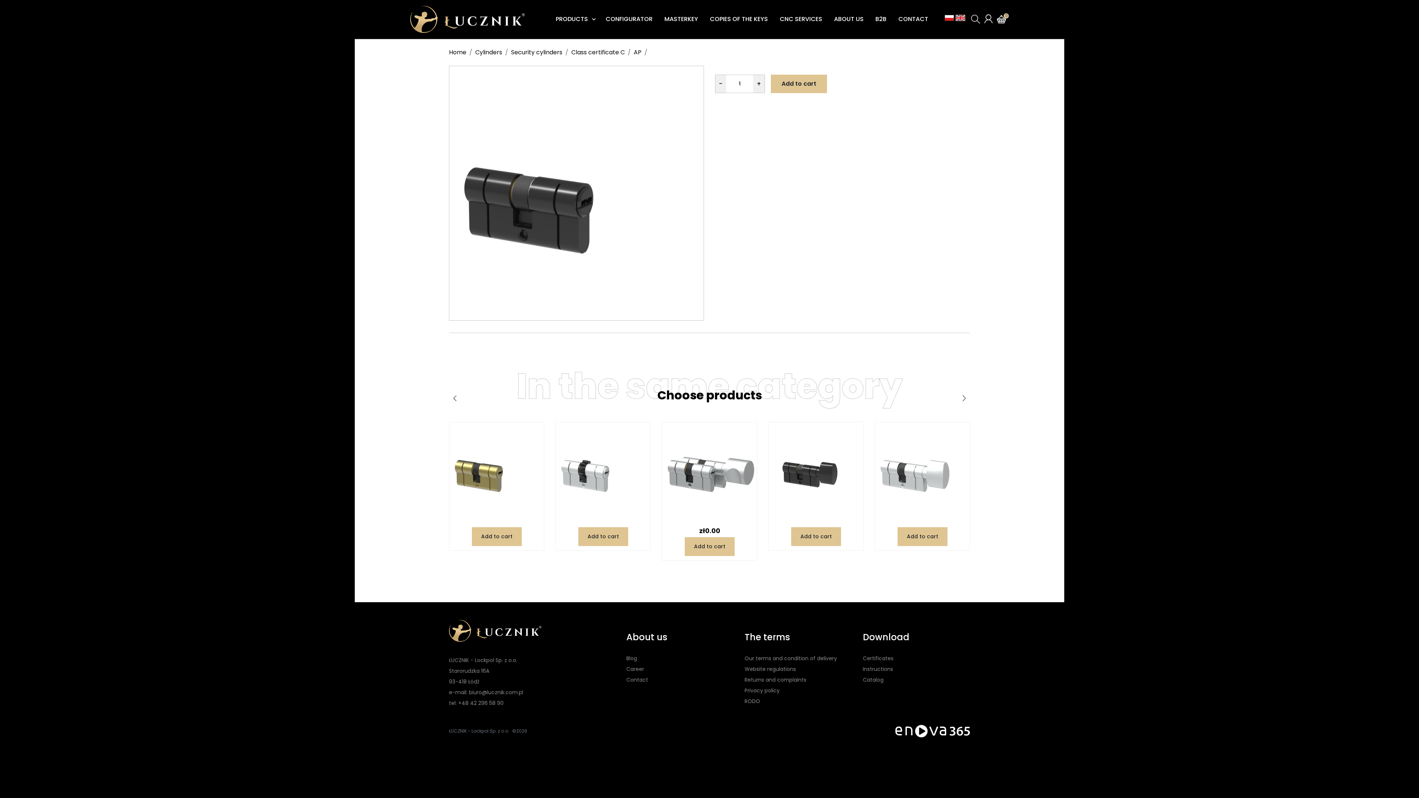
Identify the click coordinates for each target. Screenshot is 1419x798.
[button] (975, 19)
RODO (752, 701)
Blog (631, 658)
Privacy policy (762, 690)
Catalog (873, 679)
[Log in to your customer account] (988, 19)
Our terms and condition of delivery (791, 658)
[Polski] (949, 18)
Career (635, 669)
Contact (637, 679)
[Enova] (932, 730)
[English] (960, 18)
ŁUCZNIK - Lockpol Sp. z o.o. (479, 731)
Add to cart (799, 83)
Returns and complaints (775, 679)
